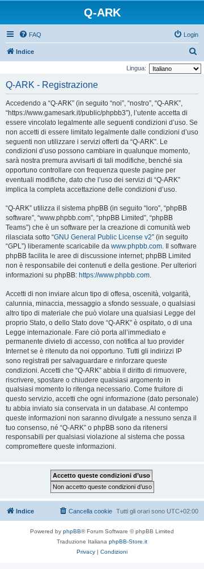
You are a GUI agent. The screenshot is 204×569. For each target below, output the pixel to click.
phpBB (72, 531)
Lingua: (136, 68)
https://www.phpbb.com (114, 275)
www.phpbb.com (136, 246)
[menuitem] (30, 34)
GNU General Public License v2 (103, 237)
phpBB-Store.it (128, 541)
